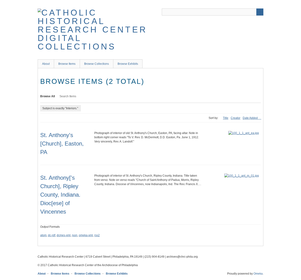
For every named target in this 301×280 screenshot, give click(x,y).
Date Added (250, 118)
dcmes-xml (64, 235)
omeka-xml (86, 235)
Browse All (47, 96)
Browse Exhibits (128, 63)
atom (43, 235)
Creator (235, 118)
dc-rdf (51, 235)
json (74, 235)
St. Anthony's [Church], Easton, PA (62, 143)
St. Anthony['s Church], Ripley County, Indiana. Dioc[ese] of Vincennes (60, 194)
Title (225, 118)
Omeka (258, 273)
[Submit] (259, 12)
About (46, 63)
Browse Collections (96, 63)
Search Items (67, 96)
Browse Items (66, 63)
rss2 (97, 235)
